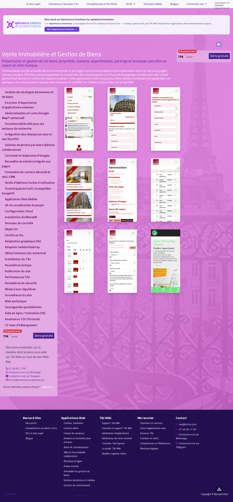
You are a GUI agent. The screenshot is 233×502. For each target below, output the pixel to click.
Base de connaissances (76, 447)
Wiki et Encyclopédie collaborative (74, 454)
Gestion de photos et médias (79, 480)
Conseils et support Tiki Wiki (117, 428)
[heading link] (43, 418)
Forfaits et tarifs (149, 438)
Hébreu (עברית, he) (222, 8)
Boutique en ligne (73, 461)
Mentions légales (149, 448)
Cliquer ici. (47, 386)
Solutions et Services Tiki (63, 4)
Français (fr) (219, 5)
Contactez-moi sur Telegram (24, 376)
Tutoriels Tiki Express (113, 443)
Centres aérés (71, 428)
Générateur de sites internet (117, 438)
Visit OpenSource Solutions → (62, 29)
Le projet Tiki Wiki (111, 448)
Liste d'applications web (153, 428)
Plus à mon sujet (34, 433)
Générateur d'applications (115, 433)
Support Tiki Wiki (111, 423)
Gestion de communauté (77, 485)
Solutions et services (151, 423)
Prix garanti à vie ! (187, 51)
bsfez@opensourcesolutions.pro (27, 380)
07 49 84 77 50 (17, 368)
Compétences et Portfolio (101, 4)
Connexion (79, 495)
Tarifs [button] (129, 4)
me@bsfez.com (187, 424)
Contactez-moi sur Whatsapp (25, 372)
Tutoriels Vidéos (152, 4)
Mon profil (31, 423)
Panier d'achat (71, 466)
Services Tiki (146, 433)
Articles (11, 494)
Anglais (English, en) (222, 2)
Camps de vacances (74, 433)
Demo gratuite (219, 56)
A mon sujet (33, 4)
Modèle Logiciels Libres (114, 453)
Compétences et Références (155, 443)
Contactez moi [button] (195, 4)
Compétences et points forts (41, 428)
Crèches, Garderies (73, 423)
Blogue (174, 4)
